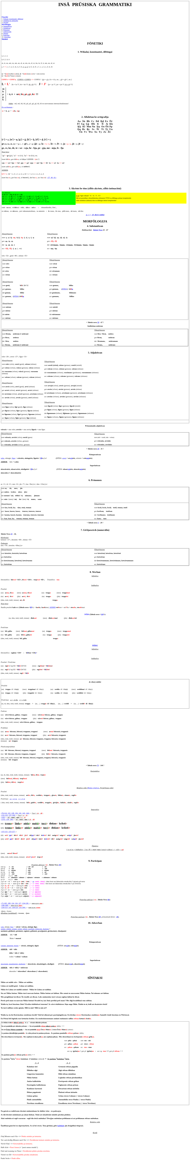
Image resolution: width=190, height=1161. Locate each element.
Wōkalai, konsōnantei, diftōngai (13, 19)
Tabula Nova (97, 230)
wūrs (2, 927)
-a (10, 799)
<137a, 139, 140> (7, 819)
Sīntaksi (5, 39)
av (33, 881)
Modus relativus (93, 788)
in (23, 296)
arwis (64, 458)
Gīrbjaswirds (7, 32)
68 (108, 900)
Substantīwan (7, 26)
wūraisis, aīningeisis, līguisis (9, 946)
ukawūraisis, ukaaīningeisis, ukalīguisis (13, 964)
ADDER (52, 607)
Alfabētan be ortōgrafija (10, 21)
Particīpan (6, 35)
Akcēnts (5, 22)
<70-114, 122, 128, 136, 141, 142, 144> (15, 813)
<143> (3, 817)
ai (32, 835)
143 (102, 614)
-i (18, 799)
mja (87, 458)
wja (71, 458)
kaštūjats (60, 1126)
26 (117, 917)
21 (11, 534)
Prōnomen (6, 30)
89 (31, 607)
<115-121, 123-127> (8, 832)
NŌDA (15, 296)
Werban (5, 33)
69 (100, 917)
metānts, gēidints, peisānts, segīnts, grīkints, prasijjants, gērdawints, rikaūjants (25, 929)
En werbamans (7, 107)
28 (41, 458)
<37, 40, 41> (51, 178)
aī (10, 835)
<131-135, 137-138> (8, 815)
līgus (13, 458)
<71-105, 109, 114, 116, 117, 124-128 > (15, 903)
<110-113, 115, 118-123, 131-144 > (13, 907)
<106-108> (5, 905)
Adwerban (7, 37)
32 (98, 322)
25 (98, 449)
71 (98, 765)
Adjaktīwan (6, 28)
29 (60, 865)
